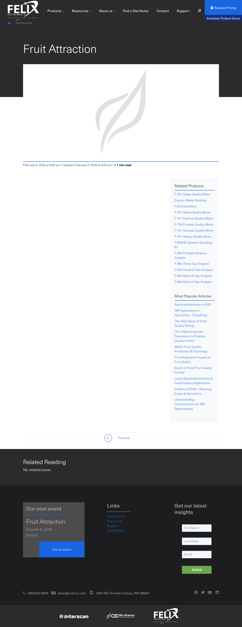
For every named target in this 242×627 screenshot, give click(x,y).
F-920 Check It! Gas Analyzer (194, 270)
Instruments (116, 516)
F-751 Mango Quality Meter (193, 236)
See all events (62, 549)
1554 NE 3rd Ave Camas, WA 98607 (123, 592)
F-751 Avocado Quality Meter (194, 230)
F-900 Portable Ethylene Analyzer (191, 255)
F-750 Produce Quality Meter (194, 224)
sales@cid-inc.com (72, 592)
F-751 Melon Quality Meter (193, 212)
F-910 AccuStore (186, 206)
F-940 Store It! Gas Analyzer (193, 282)
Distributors (115, 530)
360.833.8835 (38, 592)
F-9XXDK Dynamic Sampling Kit (193, 244)
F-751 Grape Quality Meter (192, 194)
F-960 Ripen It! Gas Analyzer (193, 276)
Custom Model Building (190, 200)
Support (113, 525)
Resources (115, 521)
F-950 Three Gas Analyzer (192, 264)
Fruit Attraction (24, 23)
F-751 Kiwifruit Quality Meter (194, 218)
